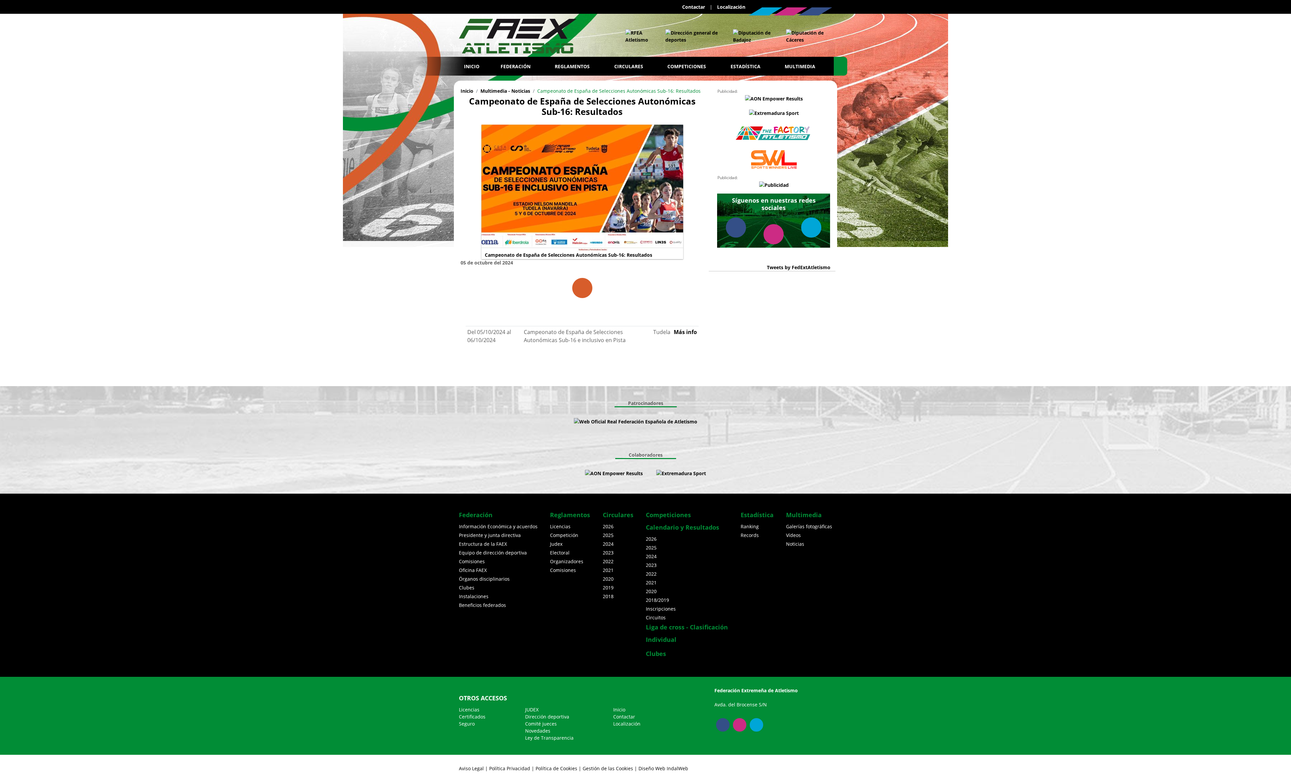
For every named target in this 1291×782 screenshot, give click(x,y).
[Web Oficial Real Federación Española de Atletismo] (639, 36)
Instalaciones (473, 596)
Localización (731, 7)
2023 (608, 552)
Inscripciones (661, 609)
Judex (556, 544)
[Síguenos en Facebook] (815, 11)
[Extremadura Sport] (773, 113)
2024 (608, 544)
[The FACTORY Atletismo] (773, 133)
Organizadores (566, 561)
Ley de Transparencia (549, 738)
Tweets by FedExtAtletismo (798, 267)
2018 (608, 596)
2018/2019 (657, 600)
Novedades (537, 731)
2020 (608, 579)
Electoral (560, 552)
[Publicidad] (773, 185)
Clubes (466, 587)
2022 (608, 561)
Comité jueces (541, 724)
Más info (685, 332)
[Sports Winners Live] (773, 159)
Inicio (471, 66)
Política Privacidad (509, 768)
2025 (608, 535)
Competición (564, 535)
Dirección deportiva (547, 716)
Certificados (472, 716)
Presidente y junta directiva (490, 535)
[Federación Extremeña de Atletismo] (518, 34)
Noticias (795, 544)
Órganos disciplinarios (484, 579)
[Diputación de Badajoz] (752, 36)
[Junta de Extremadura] (692, 36)
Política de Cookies (556, 768)
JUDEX (532, 709)
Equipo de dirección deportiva (493, 552)
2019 (608, 587)
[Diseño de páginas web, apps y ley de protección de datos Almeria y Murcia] (649, 473)
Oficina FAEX (473, 570)
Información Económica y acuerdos (498, 526)
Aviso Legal (471, 768)
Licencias (560, 526)
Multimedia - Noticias (505, 91)
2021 (608, 570)
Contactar (693, 7)
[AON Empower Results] (773, 98)
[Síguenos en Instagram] (790, 11)
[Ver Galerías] (582, 288)
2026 (608, 526)
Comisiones (472, 561)
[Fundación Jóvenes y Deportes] (717, 421)
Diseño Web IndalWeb (663, 768)
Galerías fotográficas (809, 526)
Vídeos (793, 535)
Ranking (750, 526)
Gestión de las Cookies (608, 768)
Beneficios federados (482, 605)
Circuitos (656, 617)
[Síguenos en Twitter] (765, 11)
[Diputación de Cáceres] (805, 36)
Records (750, 535)
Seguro (467, 724)
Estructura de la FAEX (483, 544)
